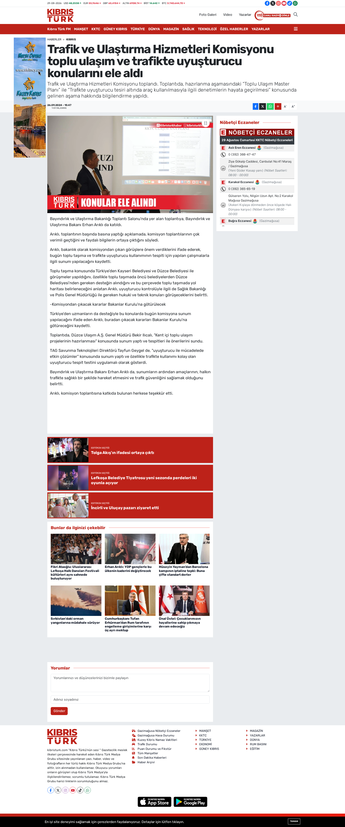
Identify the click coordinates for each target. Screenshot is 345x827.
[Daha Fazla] (278, 106)
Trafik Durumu (147, 744)
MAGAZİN (171, 29)
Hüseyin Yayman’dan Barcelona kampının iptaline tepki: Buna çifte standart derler (183, 570)
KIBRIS (71, 39)
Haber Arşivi (146, 762)
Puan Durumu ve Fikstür (155, 749)
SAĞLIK (188, 29)
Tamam (294, 821)
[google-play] (190, 802)
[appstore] (155, 802)
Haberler (54, 39)
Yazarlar (245, 15)
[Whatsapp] (87, 790)
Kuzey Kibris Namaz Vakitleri (157, 740)
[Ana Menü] (296, 29)
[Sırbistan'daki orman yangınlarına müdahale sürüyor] (76, 600)
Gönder (59, 711)
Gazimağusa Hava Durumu (156, 735)
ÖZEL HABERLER (234, 29)
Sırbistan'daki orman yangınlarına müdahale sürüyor (75, 620)
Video (227, 15)
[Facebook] (50, 790)
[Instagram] (65, 790)
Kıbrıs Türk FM (59, 29)
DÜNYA (154, 29)
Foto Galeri (207, 15)
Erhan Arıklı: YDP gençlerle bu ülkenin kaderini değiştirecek (128, 569)
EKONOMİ (205, 744)
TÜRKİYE (138, 29)
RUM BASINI (258, 744)
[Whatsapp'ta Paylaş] (270, 106)
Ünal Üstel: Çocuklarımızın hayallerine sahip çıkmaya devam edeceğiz (180, 622)
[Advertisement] (130, 419)
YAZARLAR (261, 29)
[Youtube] (72, 790)
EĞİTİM (255, 749)
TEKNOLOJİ (207, 29)
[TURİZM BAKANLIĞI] (30, 97)
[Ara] (295, 14)
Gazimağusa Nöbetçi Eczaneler (159, 731)
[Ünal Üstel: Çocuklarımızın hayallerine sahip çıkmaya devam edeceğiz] (184, 600)
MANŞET (81, 29)
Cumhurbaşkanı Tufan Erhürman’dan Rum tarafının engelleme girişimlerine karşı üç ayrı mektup (128, 624)
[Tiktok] (80, 790)
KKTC (95, 29)
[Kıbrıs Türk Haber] (60, 15)
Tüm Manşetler (148, 753)
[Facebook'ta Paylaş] (255, 106)
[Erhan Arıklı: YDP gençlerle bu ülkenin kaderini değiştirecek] (130, 549)
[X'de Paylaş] (262, 106)
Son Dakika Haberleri (152, 757)
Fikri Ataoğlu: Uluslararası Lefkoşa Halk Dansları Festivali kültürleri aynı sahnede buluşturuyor (75, 572)
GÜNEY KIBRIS (115, 29)
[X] (58, 790)
